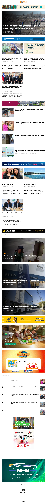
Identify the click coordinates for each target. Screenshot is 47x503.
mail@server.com (23, 492)
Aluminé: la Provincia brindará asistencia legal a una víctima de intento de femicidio (34, 59)
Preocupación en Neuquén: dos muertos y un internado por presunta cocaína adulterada (21, 281)
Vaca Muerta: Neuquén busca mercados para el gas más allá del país (30, 151)
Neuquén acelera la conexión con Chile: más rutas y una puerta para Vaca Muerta (12, 87)
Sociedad (4, 235)
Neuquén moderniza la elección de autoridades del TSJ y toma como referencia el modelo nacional (29, 136)
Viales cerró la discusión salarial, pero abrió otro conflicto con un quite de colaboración (12, 213)
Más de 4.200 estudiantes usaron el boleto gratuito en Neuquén (20, 307)
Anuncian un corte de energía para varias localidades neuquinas (11, 59)
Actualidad (4, 55)
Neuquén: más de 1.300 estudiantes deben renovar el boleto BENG (11, 184)
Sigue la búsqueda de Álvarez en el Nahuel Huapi (18, 256)
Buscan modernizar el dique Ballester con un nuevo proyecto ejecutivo (34, 184)
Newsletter (23, 484)
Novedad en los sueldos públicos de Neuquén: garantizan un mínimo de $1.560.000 (29, 110)
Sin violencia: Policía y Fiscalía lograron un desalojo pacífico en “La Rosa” (21, 27)
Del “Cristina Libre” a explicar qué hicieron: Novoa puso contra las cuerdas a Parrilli (29, 123)
